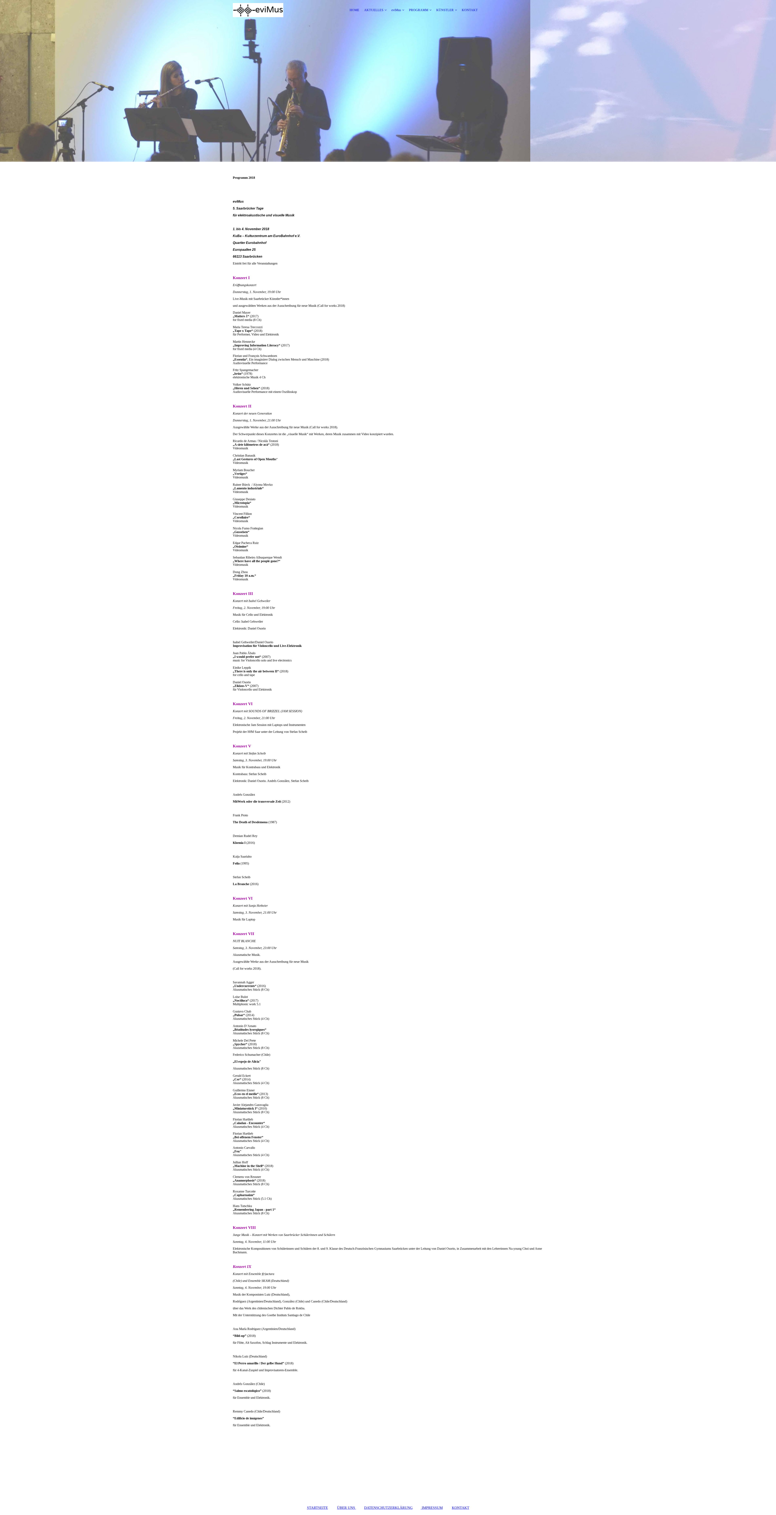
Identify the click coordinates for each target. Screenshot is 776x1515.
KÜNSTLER (445, 10)
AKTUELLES (373, 10)
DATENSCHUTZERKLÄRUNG (388, 1508)
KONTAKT (470, 10)
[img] (258, 10)
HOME (354, 10)
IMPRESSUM (432, 1508)
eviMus (396, 10)
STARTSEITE (317, 1508)
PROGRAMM (418, 10)
